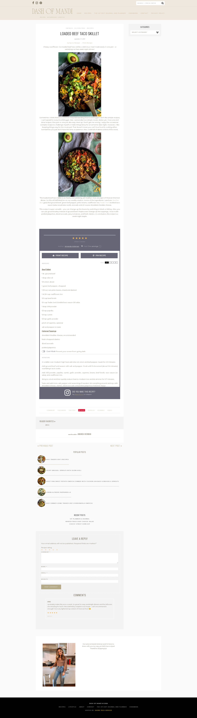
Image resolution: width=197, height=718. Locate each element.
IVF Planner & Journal (80, 519)
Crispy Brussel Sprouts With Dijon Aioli (63, 470)
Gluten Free (80, 28)
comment (51, 410)
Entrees (69, 28)
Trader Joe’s (105, 203)
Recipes (87, 13)
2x (111, 262)
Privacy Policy (158, 13)
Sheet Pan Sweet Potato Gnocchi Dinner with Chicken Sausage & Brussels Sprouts (82, 481)
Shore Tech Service (103, 710)
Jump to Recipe (73, 43)
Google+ (91, 410)
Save (82, 410)
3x (115, 262)
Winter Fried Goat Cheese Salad (80, 521)
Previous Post (46, 445)
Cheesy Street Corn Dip (79, 524)
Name (44, 566)
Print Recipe (87, 43)
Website (44, 579)
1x (106, 262)
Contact (144, 13)
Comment (45, 552)
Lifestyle (72, 707)
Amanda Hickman (72, 246)
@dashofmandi (79, 394)
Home (79, 13)
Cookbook (133, 13)
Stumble (101, 410)
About (81, 707)
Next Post (115, 445)
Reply (49, 616)
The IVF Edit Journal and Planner (110, 13)
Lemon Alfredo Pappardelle (58, 492)
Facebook (62, 410)
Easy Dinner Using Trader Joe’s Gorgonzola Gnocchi (69, 503)
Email (110, 410)
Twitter (72, 410)
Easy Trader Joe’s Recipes (57, 459)
